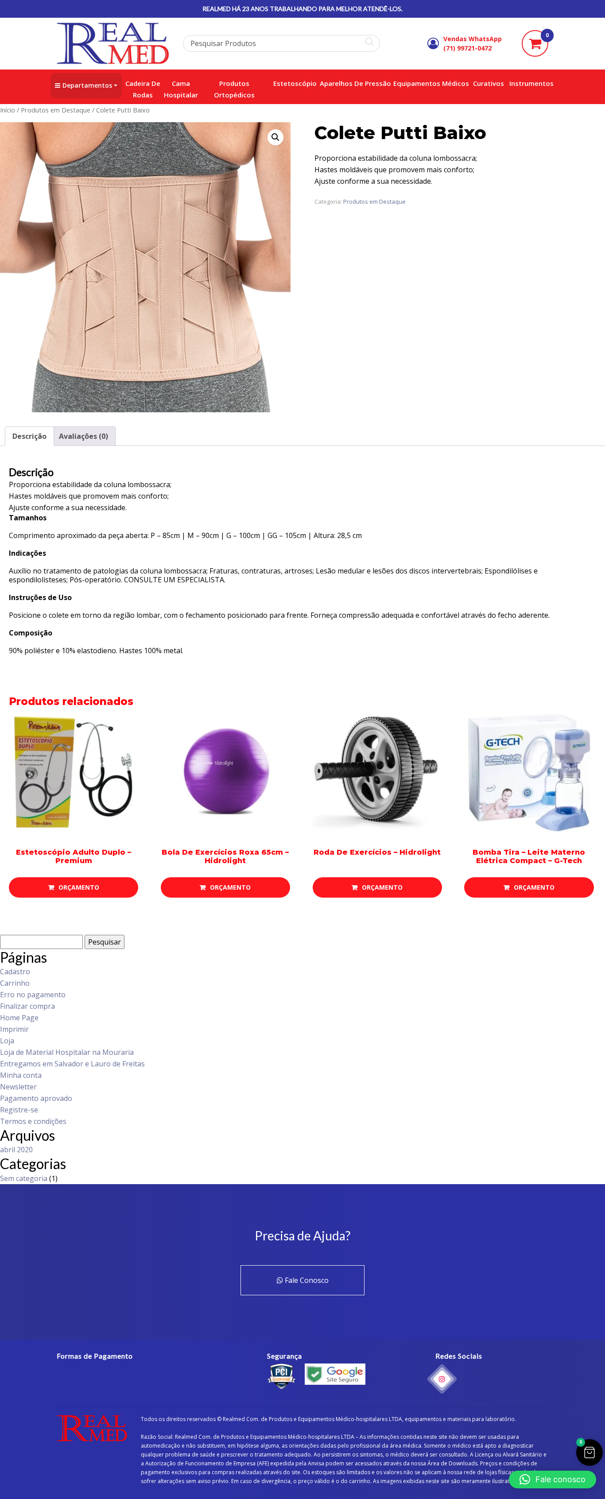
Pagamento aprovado (36, 1098)
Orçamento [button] (78, 887)
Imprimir (14, 1029)
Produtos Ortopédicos (234, 89)
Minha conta (21, 1075)
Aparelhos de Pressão (355, 83)
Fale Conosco (306, 1280)
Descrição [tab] (29, 436)
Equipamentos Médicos (431, 83)
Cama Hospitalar (181, 89)
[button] (275, 137)
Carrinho (15, 983)
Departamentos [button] (87, 85)
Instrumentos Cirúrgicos (548, 83)
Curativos (488, 83)
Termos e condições (33, 1121)
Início (7, 109)
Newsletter (18, 1087)
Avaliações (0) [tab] (83, 436)
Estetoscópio (295, 83)
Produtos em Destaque (55, 109)
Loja (7, 1041)
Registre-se (19, 1110)
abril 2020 (16, 1149)
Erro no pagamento (33, 994)
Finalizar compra (27, 1006)
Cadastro (15, 971)
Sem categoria (23, 1178)
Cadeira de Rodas (142, 89)
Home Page (19, 1018)
